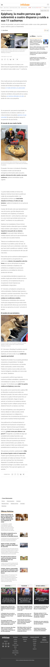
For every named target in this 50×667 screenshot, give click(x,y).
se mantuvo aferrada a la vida (15, 96)
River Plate (33, 7)
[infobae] (25, 5)
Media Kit (34, 648)
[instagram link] (8, 644)
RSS (15, 654)
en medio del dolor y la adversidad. (15, 88)
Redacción (25, 639)
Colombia (15, 641)
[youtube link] (3, 646)
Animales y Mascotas (6, 10)
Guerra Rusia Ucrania (10, 7)
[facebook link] (3, 644)
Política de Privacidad (44, 642)
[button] (2, 4)
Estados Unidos (15, 645)
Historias (18, 501)
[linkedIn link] (8, 646)
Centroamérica (15, 650)
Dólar (16, 7)
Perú (15, 648)
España (15, 643)
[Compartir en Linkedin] (10, 59)
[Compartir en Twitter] (8, 59)
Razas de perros (10, 501)
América (15, 639)
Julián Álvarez (2, 7)
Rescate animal (5, 503)
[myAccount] (48, 5)
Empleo (25, 641)
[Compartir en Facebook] (5, 59)
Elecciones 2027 (21, 7)
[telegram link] (6, 646)
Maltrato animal (14, 503)
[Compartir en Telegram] (13, 59)
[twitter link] (6, 644)
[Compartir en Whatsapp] (2, 59)
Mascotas (4, 506)
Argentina (34, 639)
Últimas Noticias (15, 652)
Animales (22, 503)
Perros (3, 501)
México (15, 647)
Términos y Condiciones (44, 640)
